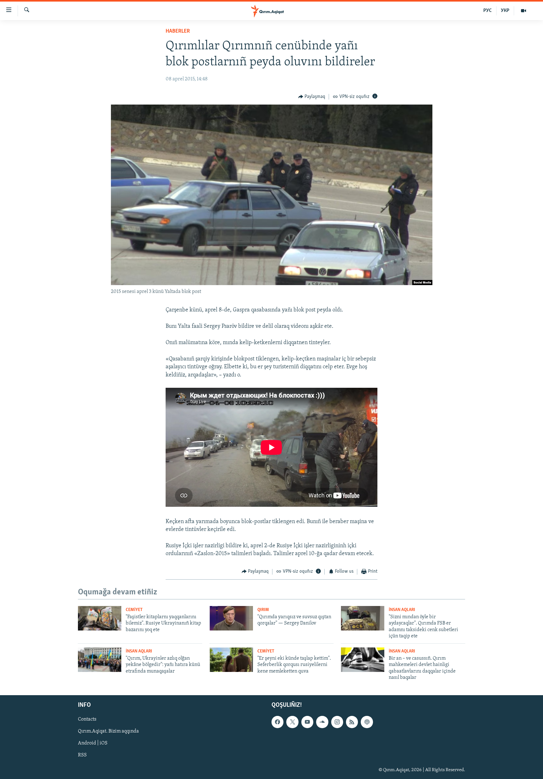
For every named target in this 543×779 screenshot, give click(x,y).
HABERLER (178, 31)
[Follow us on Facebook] (277, 722)
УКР (505, 10)
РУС (487, 10)
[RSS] (352, 722)
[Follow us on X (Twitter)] (292, 722)
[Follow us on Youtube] (307, 722)
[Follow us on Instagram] (337, 722)
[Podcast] (367, 722)
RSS (82, 755)
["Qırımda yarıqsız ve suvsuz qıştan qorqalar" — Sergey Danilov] (231, 618)
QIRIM (263, 610)
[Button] (312, 97)
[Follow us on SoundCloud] (322, 722)
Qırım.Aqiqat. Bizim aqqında (108, 731)
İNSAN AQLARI (402, 610)
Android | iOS (92, 743)
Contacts (87, 719)
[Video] (523, 10)
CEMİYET (134, 610)
